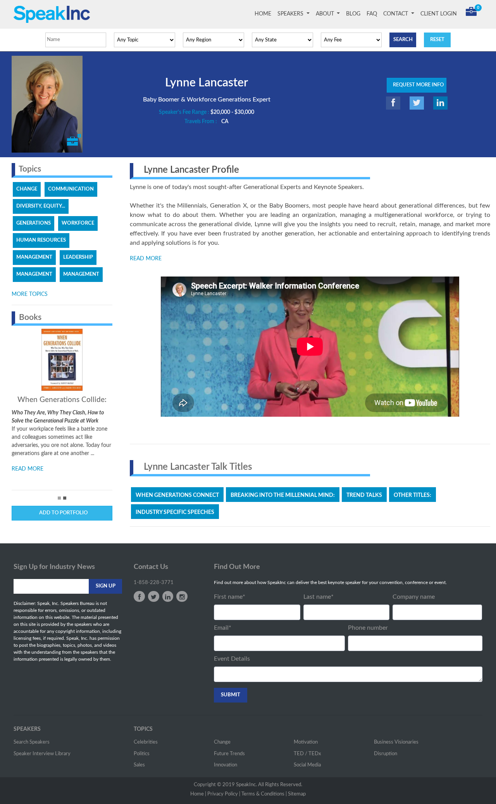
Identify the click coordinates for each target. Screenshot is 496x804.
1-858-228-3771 (154, 582)
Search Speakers (32, 742)
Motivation (306, 742)
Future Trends (229, 753)
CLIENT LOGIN (438, 14)
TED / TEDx (307, 753)
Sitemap (297, 794)
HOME (264, 14)
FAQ (372, 14)
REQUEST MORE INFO (416, 85)
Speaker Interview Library (42, 753)
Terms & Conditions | (264, 794)
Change (222, 742)
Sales (139, 765)
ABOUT (326, 14)
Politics (142, 753)
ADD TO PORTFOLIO (62, 512)
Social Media (307, 765)
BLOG (353, 14)
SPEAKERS (291, 14)
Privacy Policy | (223, 794)
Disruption (385, 753)
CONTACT (396, 14)
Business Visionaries (396, 742)
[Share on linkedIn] (440, 103)
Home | (198, 794)
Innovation (225, 765)
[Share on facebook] (393, 103)
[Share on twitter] (417, 103)
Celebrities (146, 742)
